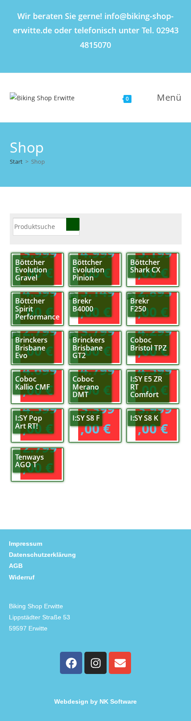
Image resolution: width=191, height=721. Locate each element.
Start (16, 161)
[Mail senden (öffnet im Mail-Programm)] (113, 57)
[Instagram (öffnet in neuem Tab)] (99, 57)
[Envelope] (120, 663)
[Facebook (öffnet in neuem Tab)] (82, 57)
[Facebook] (71, 663)
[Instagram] (95, 663)
